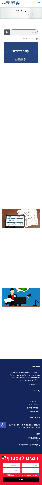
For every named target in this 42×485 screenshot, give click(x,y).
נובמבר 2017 (28, 132)
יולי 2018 (30, 119)
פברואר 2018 (28, 127)
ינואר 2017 (29, 153)
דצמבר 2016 (28, 156)
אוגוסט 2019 (28, 109)
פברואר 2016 (28, 177)
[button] (3, 425)
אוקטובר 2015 (28, 182)
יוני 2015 (30, 192)
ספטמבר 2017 (27, 135)
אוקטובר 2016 (28, 158)
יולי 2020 (29, 91)
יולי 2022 (29, 83)
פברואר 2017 (28, 151)
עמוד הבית (29, 14)
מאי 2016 (29, 169)
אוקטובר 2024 (28, 80)
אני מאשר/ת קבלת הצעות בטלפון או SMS (22, 475)
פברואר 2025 (28, 75)
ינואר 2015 (29, 200)
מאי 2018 (29, 125)
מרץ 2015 (29, 197)
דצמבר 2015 (28, 179)
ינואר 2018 (29, 130)
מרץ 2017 (29, 148)
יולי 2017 (30, 138)
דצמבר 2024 (28, 78)
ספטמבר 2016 (27, 161)
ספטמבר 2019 (27, 106)
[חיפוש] (7, 32)
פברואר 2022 (28, 88)
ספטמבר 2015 (27, 184)
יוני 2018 (30, 122)
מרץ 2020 (29, 93)
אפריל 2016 (28, 171)
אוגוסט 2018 (28, 117)
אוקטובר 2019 (28, 104)
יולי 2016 (30, 166)
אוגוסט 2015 (28, 187)
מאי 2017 (29, 143)
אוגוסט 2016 (28, 164)
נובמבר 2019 (28, 101)
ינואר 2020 (29, 96)
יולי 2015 (30, 190)
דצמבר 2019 (28, 99)
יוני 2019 (30, 112)
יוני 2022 (30, 86)
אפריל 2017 (29, 145)
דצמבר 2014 (28, 203)
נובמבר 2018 (28, 114)
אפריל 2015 (28, 195)
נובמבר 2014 (28, 205)
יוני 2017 (30, 140)
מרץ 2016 (29, 174)
